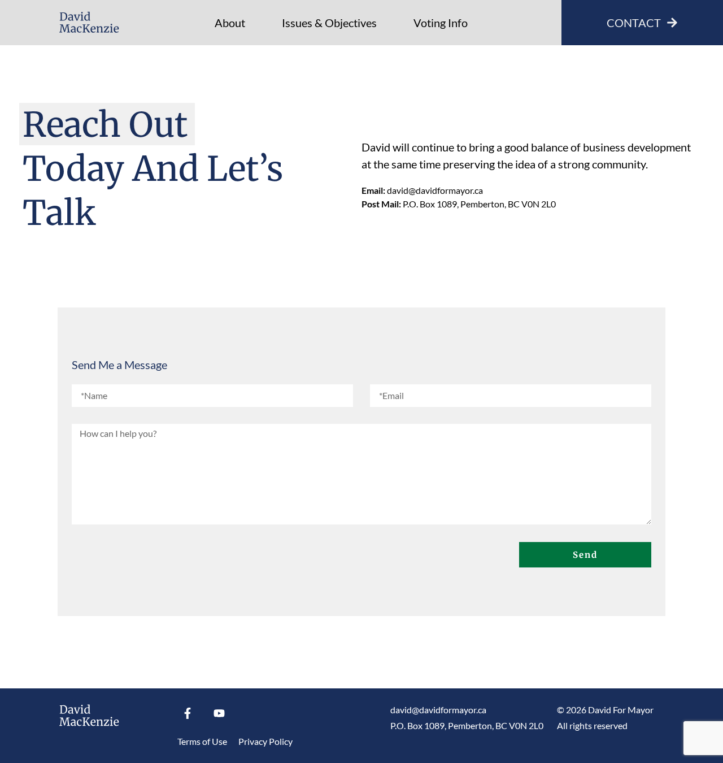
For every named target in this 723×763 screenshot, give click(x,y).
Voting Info (440, 22)
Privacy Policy (265, 741)
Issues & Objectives (329, 22)
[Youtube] (219, 713)
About (230, 22)
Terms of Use (202, 741)
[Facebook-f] (187, 713)
